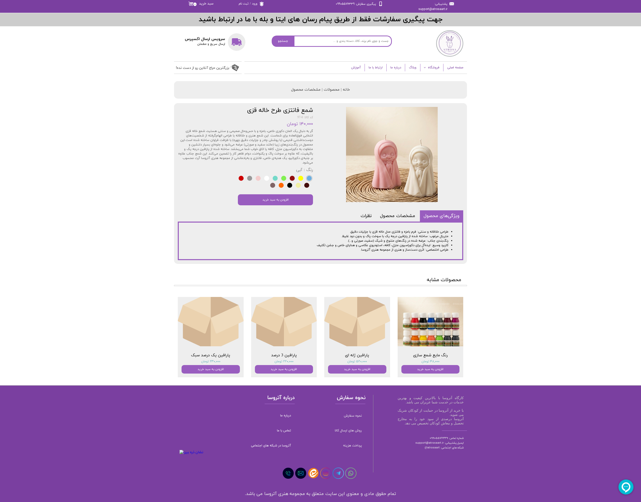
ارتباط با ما (376, 67)
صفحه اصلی (455, 67)
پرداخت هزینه (352, 445)
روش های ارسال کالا (348, 430)
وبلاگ (412, 67)
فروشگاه (433, 67)
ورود (254, 4)
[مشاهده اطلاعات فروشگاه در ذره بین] (191, 452)
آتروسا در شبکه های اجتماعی (271, 445)
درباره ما (395, 67)
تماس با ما (284, 430)
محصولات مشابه (444, 279)
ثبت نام (244, 4)
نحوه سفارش (353, 416)
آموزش (356, 67)
